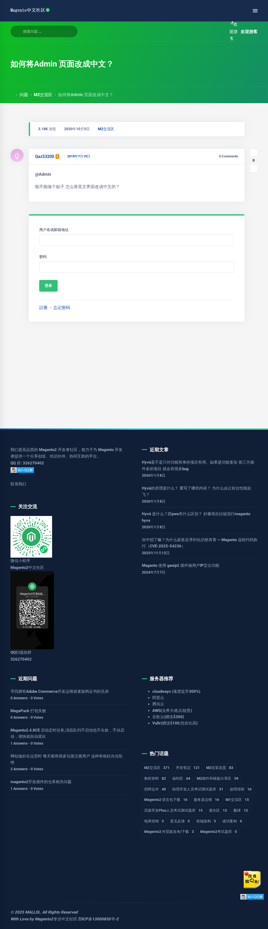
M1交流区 (237, 800)
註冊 (43, 307)
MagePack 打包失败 (28, 710)
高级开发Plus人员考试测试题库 (173, 810)
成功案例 (232, 821)
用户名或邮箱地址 (54, 230)
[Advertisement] (134, 373)
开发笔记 (188, 768)
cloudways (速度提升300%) (176, 691)
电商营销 (154, 821)
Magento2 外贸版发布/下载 (169, 831)
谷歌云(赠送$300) (168, 716)
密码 (43, 257)
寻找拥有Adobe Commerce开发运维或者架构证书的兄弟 (59, 691)
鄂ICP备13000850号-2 (98, 919)
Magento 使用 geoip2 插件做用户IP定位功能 (180, 565)
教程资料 (155, 778)
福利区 (181, 778)
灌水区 (218, 810)
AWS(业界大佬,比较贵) (172, 710)
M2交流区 (43, 94)
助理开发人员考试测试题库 (197, 789)
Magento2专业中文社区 (56, 919)
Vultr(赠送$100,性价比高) (175, 723)
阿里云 (158, 697)
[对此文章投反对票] (254, 168)
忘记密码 (61, 307)
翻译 (240, 810)
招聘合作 (155, 789)
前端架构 (206, 821)
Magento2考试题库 (218, 831)
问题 (24, 94)
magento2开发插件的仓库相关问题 (40, 781)
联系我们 (18, 484)
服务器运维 (206, 800)
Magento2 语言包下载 (165, 800)
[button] (219, 31)
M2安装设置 (219, 768)
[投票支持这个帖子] (254, 153)
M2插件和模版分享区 (217, 778)
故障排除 (241, 789)
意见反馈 (180, 821)
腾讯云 (158, 704)
